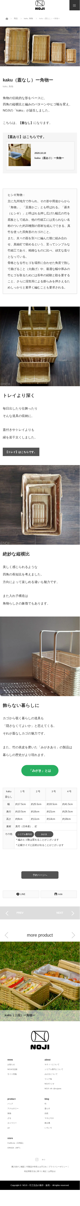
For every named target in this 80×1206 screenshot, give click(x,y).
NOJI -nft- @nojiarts (53, 1089)
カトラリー (12, 1123)
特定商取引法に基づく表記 (35, 1171)
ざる (9, 1118)
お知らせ (11, 1064)
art (8, 1128)
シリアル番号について (54, 1069)
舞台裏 (47, 1123)
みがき (44, 834)
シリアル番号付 (25, 834)
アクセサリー (13, 1109)
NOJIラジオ (49, 1084)
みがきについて (51, 1074)
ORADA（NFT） (14, 1148)
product (11, 1099)
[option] (40, 982)
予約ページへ (40, 875)
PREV (20, 912)
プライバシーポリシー (58, 1167)
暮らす (47, 1109)
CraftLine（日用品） (16, 1143)
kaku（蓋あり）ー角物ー (49, 158)
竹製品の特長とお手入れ (36, 1167)
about (47, 1059)
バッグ (10, 1104)
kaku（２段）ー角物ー (40, 981)
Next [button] (73, 935)
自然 (46, 1113)
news (10, 1059)
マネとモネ (49, 1118)
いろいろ (48, 1128)
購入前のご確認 (18, 1167)
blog (47, 1099)
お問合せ (52, 1171)
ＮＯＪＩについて (52, 1064)
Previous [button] (6, 935)
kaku (5, 86)
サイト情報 (12, 1074)
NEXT (59, 912)
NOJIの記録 (12, 1069)
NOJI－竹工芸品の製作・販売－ (37, 1185)
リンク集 (48, 1079)
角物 (11, 86)
